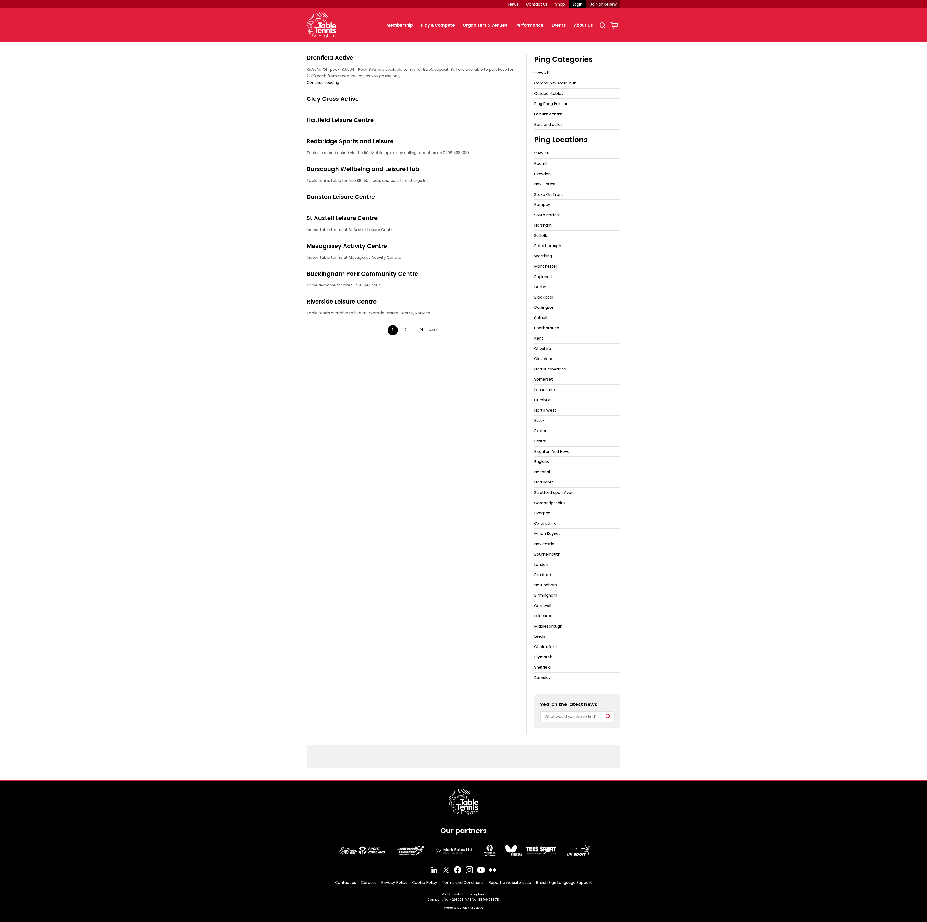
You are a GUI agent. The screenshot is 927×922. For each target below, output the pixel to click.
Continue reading (323, 82)
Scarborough (546, 328)
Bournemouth (547, 554)
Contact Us (537, 4)
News (513, 4)
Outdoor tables (548, 93)
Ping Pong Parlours (551, 103)
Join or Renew (603, 4)
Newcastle (544, 544)
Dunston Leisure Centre (341, 197)
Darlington (544, 307)
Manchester (545, 266)
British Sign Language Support (564, 882)
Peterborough (547, 246)
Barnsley (542, 677)
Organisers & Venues (485, 25)
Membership (399, 25)
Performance (529, 25)
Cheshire (542, 348)
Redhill (540, 163)
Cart (614, 25)
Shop (560, 4)
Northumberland (550, 369)
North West (545, 410)
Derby (540, 287)
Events (559, 25)
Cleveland (543, 359)
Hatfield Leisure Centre (340, 120)
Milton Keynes (547, 533)
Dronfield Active (330, 58)
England (541, 461)
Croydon (542, 174)
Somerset (543, 379)
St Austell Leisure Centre (342, 218)
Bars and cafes (548, 124)
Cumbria (542, 400)
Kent (538, 338)
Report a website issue (509, 882)
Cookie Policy (424, 882)
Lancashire (544, 389)
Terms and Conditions (463, 882)
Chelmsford (545, 647)
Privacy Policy (394, 882)
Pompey (542, 204)
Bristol (540, 441)
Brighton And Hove (551, 451)
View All (541, 73)
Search (602, 25)
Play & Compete (438, 25)
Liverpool (542, 513)
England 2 (543, 276)
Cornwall (542, 605)
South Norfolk (547, 215)
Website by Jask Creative (463, 908)
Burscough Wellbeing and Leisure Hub (363, 169)
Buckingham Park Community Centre (362, 274)
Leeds (539, 636)
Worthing (543, 256)
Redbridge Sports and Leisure (350, 141)
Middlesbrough (548, 626)
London (541, 564)
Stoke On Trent (548, 194)
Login (577, 4)
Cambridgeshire (549, 503)
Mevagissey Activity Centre (347, 246)
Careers (368, 882)
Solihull (540, 318)
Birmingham (545, 595)
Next (433, 330)
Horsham (543, 225)
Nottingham (545, 585)
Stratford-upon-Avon (554, 492)
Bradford (542, 575)
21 (421, 330)
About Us (583, 25)
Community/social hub (555, 83)
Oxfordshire (545, 523)
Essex (539, 420)
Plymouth (543, 657)
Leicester (543, 616)
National (542, 472)
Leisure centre (548, 114)
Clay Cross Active (333, 99)
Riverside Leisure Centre (342, 302)
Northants (544, 482)
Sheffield (542, 667)
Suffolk (540, 235)
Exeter (540, 430)
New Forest (545, 184)
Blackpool (543, 297)
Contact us (345, 882)
